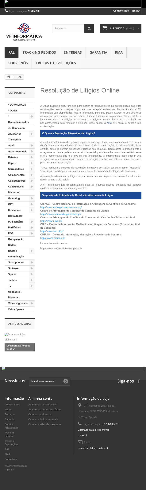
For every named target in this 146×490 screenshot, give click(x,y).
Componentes (16, 174)
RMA (119, 52)
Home (8, 409)
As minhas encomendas (42, 404)
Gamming (14, 198)
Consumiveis (16, 186)
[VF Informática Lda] (25, 32)
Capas (11, 163)
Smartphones (16, 262)
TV (9, 286)
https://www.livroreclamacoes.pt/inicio (61, 248)
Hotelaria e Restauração (15, 213)
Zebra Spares (16, 309)
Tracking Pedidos (39, 52)
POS (10, 233)
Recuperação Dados (15, 242)
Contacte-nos (121, 10)
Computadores (16, 180)
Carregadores (16, 169)
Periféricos (14, 227)
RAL (11, 52)
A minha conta (40, 398)
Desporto (13, 192)
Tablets (12, 280)
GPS (10, 204)
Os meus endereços (40, 414)
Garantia (98, 52)
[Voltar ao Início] (8, 77)
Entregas (73, 52)
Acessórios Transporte (14, 136)
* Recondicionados (18, 119)
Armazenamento (17, 151)
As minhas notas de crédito (44, 409)
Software (13, 268)
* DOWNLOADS (17, 104)
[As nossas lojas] (20, 334)
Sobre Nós (18, 63)
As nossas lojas (19, 323)
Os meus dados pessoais (43, 419)
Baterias (13, 157)
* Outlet (12, 110)
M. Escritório (15, 221)
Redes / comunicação (16, 253)
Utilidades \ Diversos (14, 294)
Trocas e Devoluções (56, 63)
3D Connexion (16, 128)
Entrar (136, 10)
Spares (12, 274)
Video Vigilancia (18, 303)
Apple (11, 145)
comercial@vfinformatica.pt (93, 448)
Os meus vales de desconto (44, 424)
